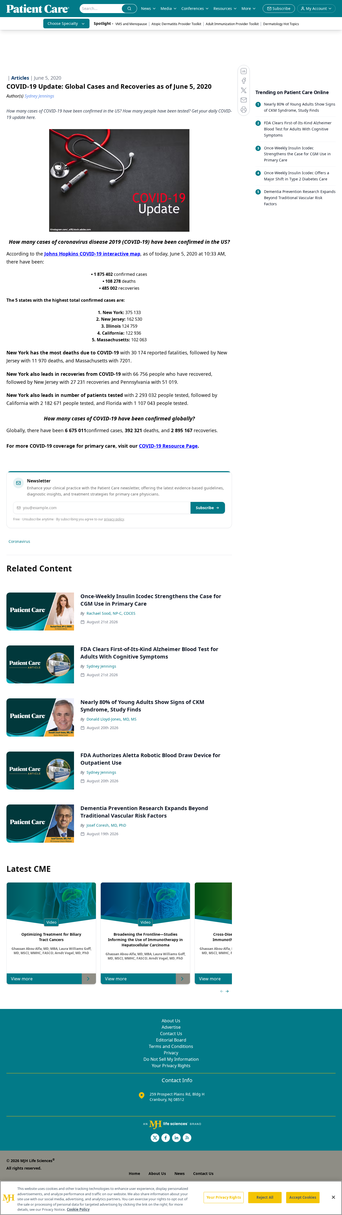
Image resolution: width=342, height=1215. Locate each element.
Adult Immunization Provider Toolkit (232, 24)
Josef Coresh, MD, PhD (106, 825)
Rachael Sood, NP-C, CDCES (111, 613)
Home (134, 1173)
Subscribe (205, 507)
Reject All (264, 1197)
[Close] (333, 1197)
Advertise (171, 1027)
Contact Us (171, 1033)
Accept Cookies (302, 1197)
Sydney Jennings (101, 666)
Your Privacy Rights (171, 1066)
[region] (171, 1198)
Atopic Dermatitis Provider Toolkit (176, 24)
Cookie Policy (78, 1209)
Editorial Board (171, 1040)
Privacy (171, 1053)
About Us (171, 1021)
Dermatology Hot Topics (281, 24)
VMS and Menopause (131, 24)
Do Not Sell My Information (171, 1059)
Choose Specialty (63, 23)
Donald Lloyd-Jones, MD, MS (112, 719)
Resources (222, 8)
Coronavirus (19, 541)
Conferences (192, 8)
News (146, 8)
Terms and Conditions (171, 1046)
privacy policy (114, 519)
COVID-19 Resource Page (168, 446)
